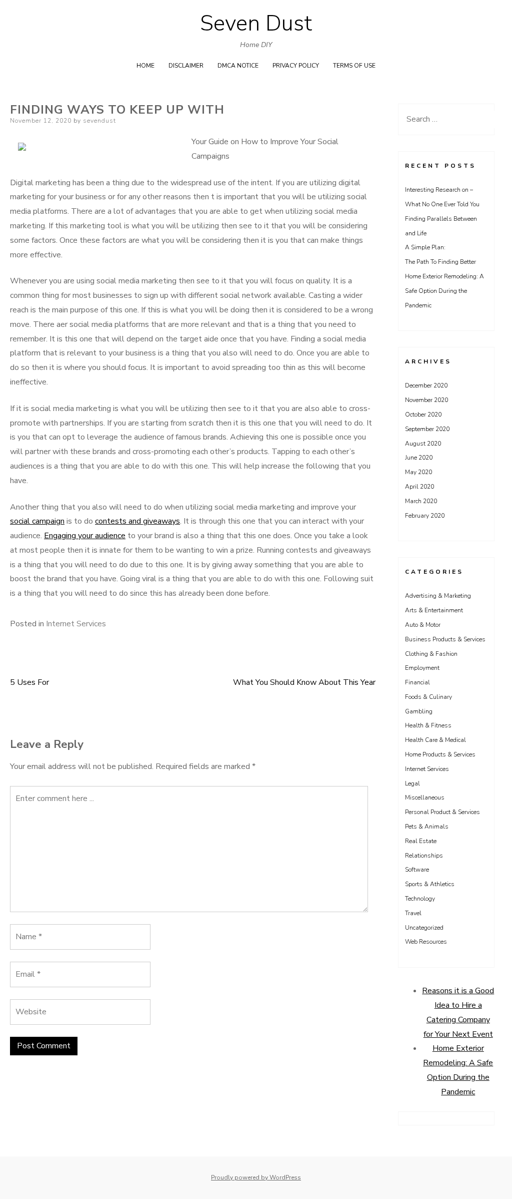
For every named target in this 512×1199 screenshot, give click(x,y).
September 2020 (427, 429)
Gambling (418, 711)
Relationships (424, 856)
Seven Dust (256, 24)
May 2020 (418, 472)
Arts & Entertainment (434, 610)
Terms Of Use (354, 66)
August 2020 (423, 444)
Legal (412, 783)
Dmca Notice (238, 66)
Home (145, 66)
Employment (422, 668)
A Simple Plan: (425, 247)
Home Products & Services (440, 754)
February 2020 (424, 516)
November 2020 (426, 400)
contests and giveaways (137, 521)
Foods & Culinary (428, 697)
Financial (417, 682)
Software (417, 870)
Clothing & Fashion (431, 654)
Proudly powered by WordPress (256, 1177)
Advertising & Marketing (438, 596)
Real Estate (420, 841)
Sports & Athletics (429, 884)
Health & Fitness (428, 725)
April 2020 (419, 487)
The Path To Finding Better (440, 262)
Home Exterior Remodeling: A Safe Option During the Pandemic (444, 290)
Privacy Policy (295, 66)
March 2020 (421, 501)
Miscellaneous (424, 797)
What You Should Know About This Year (304, 682)
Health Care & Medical (435, 740)
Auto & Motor (422, 625)
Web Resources (426, 942)
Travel (413, 913)
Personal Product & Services (442, 812)
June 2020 (418, 458)
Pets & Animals (426, 827)
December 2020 (426, 385)
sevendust (99, 121)
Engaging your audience (85, 535)
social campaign (37, 521)
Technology (420, 899)
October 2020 (423, 415)
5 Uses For (29, 682)
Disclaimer (186, 66)
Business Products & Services (445, 639)
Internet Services (76, 623)
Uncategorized (424, 928)
